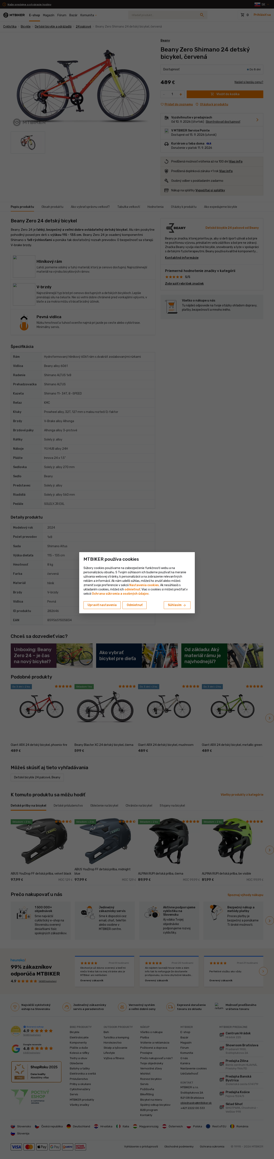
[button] (132, 589)
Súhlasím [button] (177, 605)
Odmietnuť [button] (135, 605)
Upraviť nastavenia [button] (102, 605)
